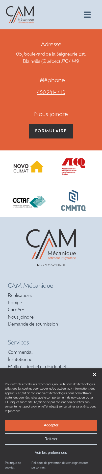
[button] (94, 374)
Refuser (51, 439)
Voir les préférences (51, 452)
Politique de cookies (13, 465)
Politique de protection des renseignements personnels (59, 465)
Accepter (51, 425)
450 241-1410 (51, 93)
